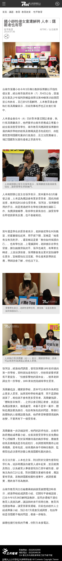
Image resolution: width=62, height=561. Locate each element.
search (57, 4)
